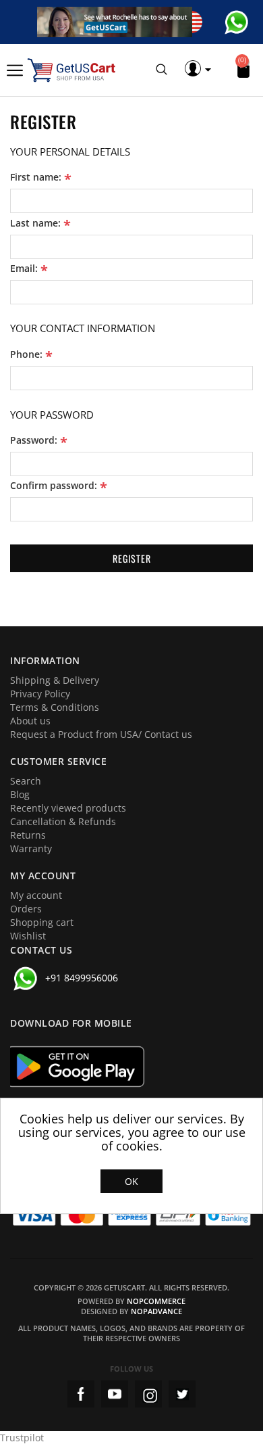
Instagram (148, 1393)
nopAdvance (156, 1311)
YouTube (114, 1393)
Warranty (31, 848)
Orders (26, 908)
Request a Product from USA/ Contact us (101, 734)
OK (131, 1181)
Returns (28, 835)
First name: (35, 177)
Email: (24, 268)
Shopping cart (42, 922)
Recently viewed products (68, 807)
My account (36, 895)
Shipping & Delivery (54, 680)
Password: (33, 440)
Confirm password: (53, 485)
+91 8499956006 (81, 977)
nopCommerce (156, 1301)
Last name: (35, 223)
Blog (20, 794)
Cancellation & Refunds (63, 821)
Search (25, 780)
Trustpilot (22, 1437)
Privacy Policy (40, 693)
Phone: (26, 354)
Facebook (80, 1393)
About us (30, 720)
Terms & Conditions (54, 707)
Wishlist (28, 935)
